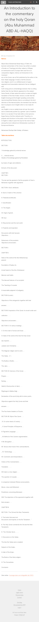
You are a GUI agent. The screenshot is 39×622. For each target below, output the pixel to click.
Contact (19, 597)
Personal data (19, 595)
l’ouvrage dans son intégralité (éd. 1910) (21, 575)
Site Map (19, 602)
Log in (19, 607)
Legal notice (19, 592)
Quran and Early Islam (14, 2)
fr (33, 2)
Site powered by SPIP (20, 605)
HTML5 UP (22, 615)
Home (19, 590)
